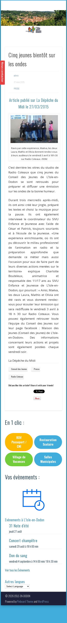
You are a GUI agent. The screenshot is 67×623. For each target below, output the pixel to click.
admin (16, 75)
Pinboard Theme (25, 601)
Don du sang (18, 555)
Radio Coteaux (17, 376)
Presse (37, 369)
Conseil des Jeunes (19, 369)
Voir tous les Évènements (17, 570)
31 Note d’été (19, 525)
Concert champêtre (23, 540)
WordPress (43, 601)
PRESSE (16, 88)
